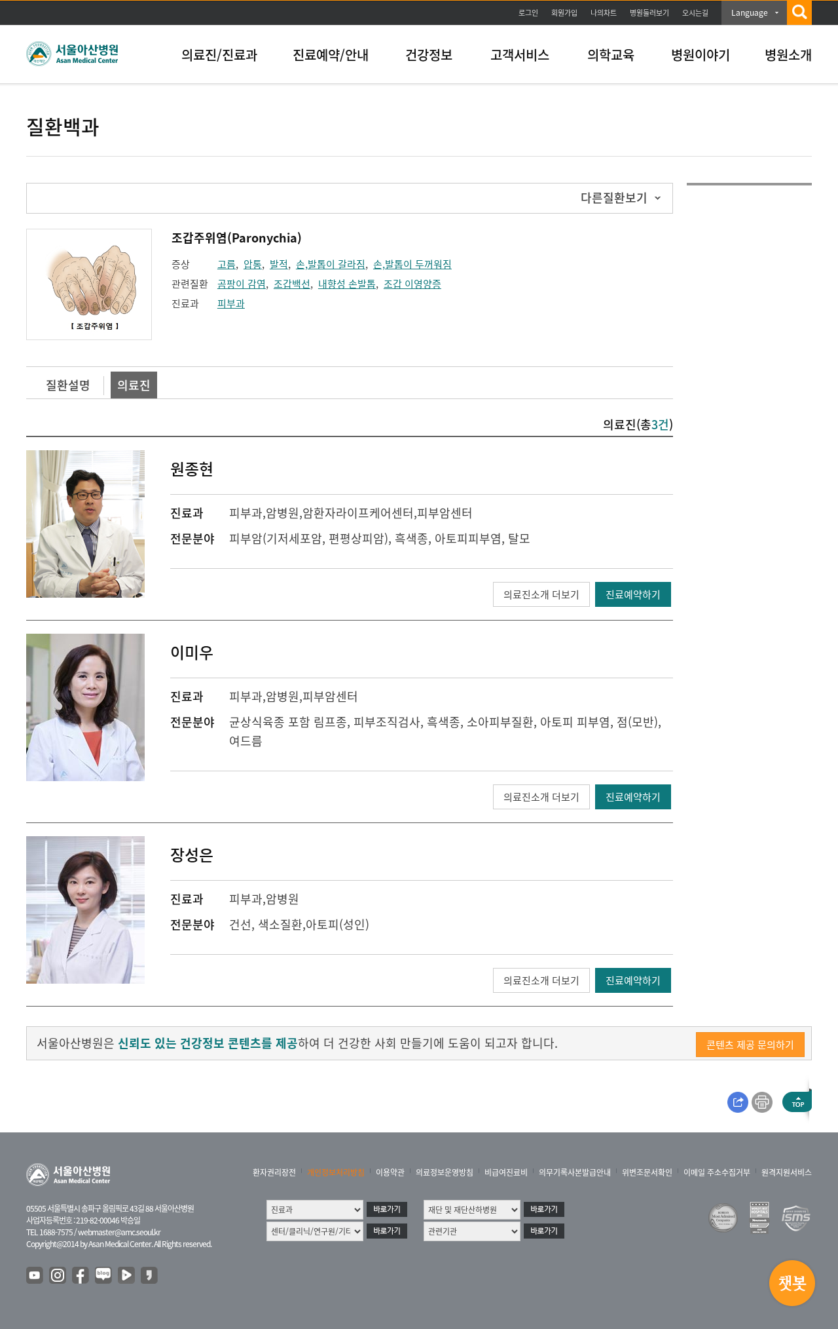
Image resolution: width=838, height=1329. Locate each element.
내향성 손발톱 (347, 284)
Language (749, 12)
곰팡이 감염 (241, 284)
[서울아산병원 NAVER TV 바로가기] (127, 1276)
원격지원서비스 (786, 1172)
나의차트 (604, 12)
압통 (253, 264)
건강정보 (428, 54)
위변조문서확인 (647, 1172)
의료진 (134, 385)
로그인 (528, 12)
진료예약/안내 (331, 54)
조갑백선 (292, 284)
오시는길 (695, 12)
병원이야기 (700, 54)
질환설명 (68, 385)
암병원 (282, 513)
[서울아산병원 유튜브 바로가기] (35, 1276)
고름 (226, 264)
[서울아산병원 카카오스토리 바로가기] (150, 1276)
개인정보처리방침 (336, 1172)
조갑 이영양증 (412, 284)
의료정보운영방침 (444, 1172)
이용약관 (390, 1172)
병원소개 (788, 54)
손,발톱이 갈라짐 (330, 264)
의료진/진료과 (219, 54)
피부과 (231, 303)
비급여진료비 (506, 1172)
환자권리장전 (274, 1172)
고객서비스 (519, 54)
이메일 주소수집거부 (716, 1172)
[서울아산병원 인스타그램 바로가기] (58, 1276)
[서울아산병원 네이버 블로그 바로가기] (104, 1276)
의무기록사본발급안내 (575, 1172)
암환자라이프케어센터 (358, 513)
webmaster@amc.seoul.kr (119, 1232)
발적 (279, 264)
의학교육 (610, 54)
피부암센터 (445, 513)
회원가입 (564, 12)
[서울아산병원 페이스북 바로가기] (81, 1276)
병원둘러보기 (649, 12)
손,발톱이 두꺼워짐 (412, 264)
